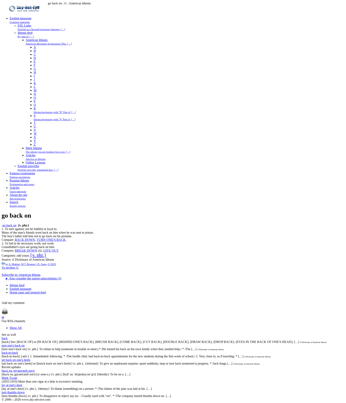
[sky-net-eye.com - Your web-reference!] (25, 14)
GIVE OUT (50, 250)
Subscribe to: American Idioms (21, 274)
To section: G (10, 267)
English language (20, 288)
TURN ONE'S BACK (51, 239)
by (26, 264)
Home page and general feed (28, 292)
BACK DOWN (25, 239)
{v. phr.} (38, 255)
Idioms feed (17, 285)
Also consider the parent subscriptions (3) (33, 278)
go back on (9, 225)
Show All (16, 328)
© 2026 (52, 264)
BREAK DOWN (26, 250)
